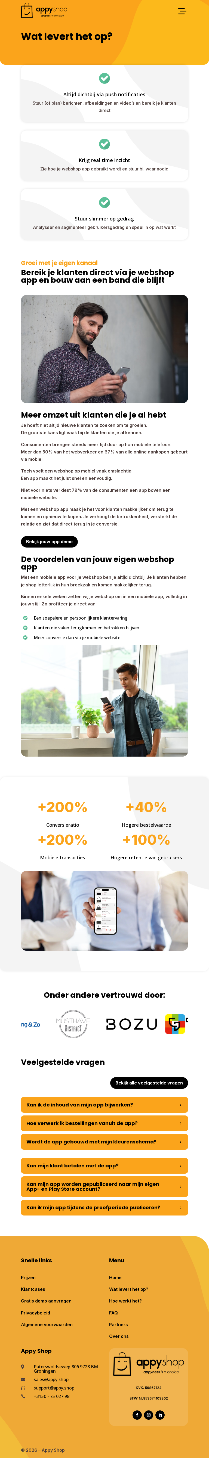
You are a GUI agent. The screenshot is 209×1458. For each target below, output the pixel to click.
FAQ (113, 1313)
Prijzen (28, 1277)
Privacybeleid (35, 1313)
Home (115, 1277)
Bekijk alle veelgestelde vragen (149, 1083)
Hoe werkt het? (125, 1301)
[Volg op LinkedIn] (160, 1415)
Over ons (119, 1336)
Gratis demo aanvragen (46, 1301)
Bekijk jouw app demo (49, 541)
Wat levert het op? (128, 1289)
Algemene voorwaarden (47, 1324)
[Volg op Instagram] (148, 1415)
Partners (118, 1324)
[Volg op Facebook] (137, 1415)
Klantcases (33, 1289)
